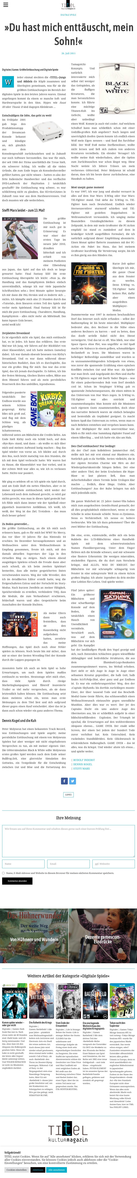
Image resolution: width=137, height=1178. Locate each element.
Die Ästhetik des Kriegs (40, 1022)
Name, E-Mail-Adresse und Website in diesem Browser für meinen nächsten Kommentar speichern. (60, 873)
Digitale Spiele (68, 15)
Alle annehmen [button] (56, 1169)
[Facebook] (64, 781)
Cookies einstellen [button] (17, 1169)
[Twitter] (72, 781)
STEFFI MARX (81, 768)
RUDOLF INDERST (84, 760)
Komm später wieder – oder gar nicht (13, 1024)
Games (68, 795)
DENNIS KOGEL (82, 764)
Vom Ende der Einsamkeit (63, 1024)
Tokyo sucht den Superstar (117, 1024)
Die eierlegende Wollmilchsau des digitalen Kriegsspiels (93, 1026)
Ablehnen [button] (38, 1169)
